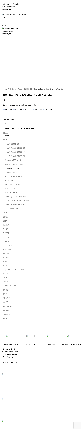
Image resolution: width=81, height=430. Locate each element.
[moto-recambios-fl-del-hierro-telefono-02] (30, 339)
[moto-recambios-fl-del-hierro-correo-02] (71, 339)
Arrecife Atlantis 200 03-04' (15, 152)
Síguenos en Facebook (37, 398)
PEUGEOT (7, 278)
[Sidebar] (2, 425)
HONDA (6, 241)
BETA (5, 217)
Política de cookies (63, 416)
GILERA (6, 237)
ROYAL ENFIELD (9, 286)
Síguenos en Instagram (37, 402)
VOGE (5, 302)
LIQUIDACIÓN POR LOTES (13, 270)
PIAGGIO (6, 282)
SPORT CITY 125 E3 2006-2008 (17, 201)
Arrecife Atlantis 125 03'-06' (15, 148)
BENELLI (6, 213)
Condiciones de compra (64, 404)
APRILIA (12, 89)
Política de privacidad (64, 412)
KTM (5, 262)
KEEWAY (6, 253)
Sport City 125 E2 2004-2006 (15, 197)
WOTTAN (6, 310)
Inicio (5, 89)
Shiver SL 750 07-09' (12, 192)
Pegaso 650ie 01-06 (12, 172)
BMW (5, 221)
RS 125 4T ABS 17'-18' (13, 176)
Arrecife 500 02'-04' (12, 144)
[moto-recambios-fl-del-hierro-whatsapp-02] (51, 339)
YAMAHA (6, 314)
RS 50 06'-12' (10, 180)
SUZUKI (6, 290)
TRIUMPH (7, 298)
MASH (5, 274)
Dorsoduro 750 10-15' (13, 160)
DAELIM (6, 225)
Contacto (59, 391)
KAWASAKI (7, 249)
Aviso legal (60, 408)
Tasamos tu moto (62, 387)
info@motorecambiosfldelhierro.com (42, 395)
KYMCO (6, 266)
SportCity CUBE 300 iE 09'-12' (16, 205)
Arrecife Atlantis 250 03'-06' (15, 156)
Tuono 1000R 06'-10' (12, 209)
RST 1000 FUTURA (12, 184)
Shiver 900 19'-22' (11, 188)
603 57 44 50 (34, 391)
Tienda (58, 383)
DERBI (5, 229)
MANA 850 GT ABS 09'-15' (15, 164)
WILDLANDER (8, 306)
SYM (5, 294)
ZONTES (6, 318)
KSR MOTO (7, 257)
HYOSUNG (7, 245)
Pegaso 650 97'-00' (25, 89)
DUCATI (6, 233)
